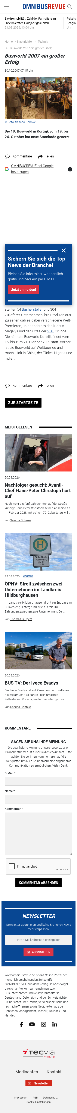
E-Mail (9, 773)
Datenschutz (50, 1097)
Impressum (20, 1097)
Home (9, 41)
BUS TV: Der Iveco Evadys (31, 683)
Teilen (49, 156)
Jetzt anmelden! (23, 290)
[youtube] (32, 1024)
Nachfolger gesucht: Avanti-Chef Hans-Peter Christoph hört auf (38, 490)
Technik (43, 41)
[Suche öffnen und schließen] (68, 6)
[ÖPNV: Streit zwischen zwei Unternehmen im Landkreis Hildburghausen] (38, 552)
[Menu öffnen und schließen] (7, 7)
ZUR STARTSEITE (23, 402)
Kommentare (22, 156)
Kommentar (13, 808)
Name (9, 791)
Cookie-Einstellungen (39, 1102)
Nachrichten (25, 41)
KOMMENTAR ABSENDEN (38, 883)
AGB (35, 1097)
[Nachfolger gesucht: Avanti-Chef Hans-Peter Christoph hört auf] (38, 453)
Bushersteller (32, 309)
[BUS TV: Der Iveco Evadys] (38, 651)
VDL (50, 331)
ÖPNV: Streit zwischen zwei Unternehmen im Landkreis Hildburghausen (33, 589)
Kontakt (54, 1071)
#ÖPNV (28, 576)
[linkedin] (54, 1024)
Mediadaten (26, 1071)
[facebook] (21, 1024)
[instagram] (43, 1024)
